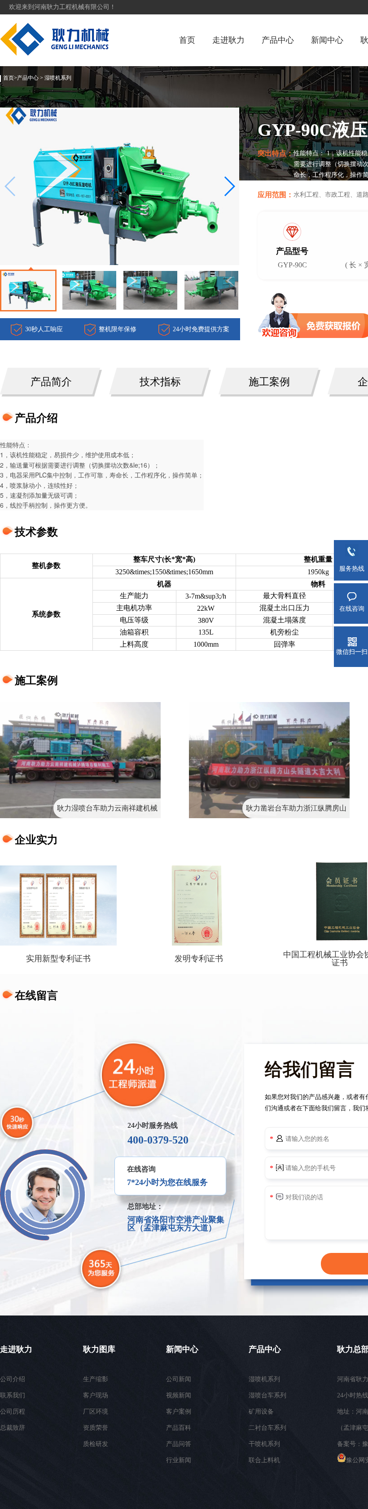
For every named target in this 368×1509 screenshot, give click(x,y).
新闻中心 (327, 40)
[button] (229, 186)
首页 (187, 40)
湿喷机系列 (57, 78)
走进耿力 (228, 40)
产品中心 (278, 40)
